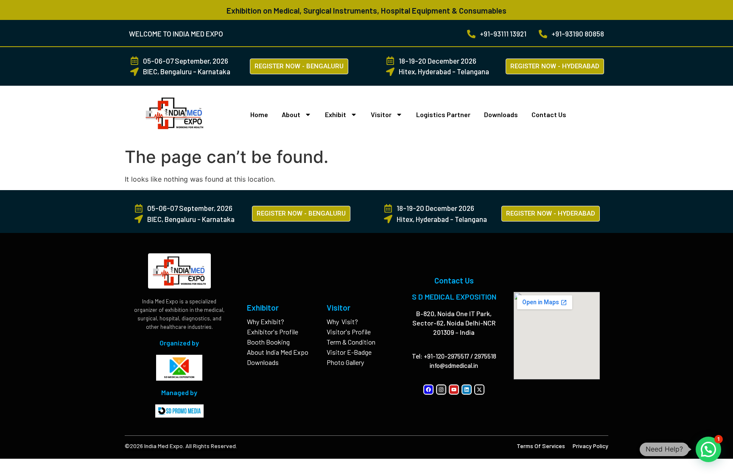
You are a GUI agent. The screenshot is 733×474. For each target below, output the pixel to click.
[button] (708, 449)
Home (259, 114)
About (291, 114)
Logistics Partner (443, 114)
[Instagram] (441, 389)
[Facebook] (428, 389)
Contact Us (549, 114)
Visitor (381, 114)
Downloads (501, 114)
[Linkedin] (467, 389)
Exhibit (335, 114)
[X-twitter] (479, 389)
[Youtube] (454, 389)
